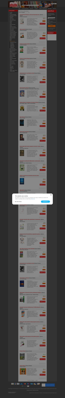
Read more (33, 198)
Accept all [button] (45, 201)
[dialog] (32, 199)
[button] (18, 201)
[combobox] (51, 194)
